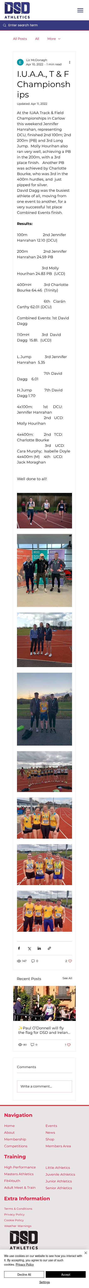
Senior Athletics (59, 1188)
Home (9, 1126)
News (50, 1132)
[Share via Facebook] (19, 948)
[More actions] (69, 62)
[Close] (83, 1255)
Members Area (58, 1146)
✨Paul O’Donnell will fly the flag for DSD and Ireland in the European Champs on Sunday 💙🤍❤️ (44, 1030)
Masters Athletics (19, 1174)
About (9, 1132)
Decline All (24, 1274)
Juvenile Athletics (60, 1174)
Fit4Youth (12, 1181)
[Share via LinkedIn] (39, 948)
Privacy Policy (14, 1214)
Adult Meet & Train (20, 1187)
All (37, 39)
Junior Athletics (59, 1181)
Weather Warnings (17, 1226)
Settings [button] (44, 1282)
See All (67, 978)
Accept (65, 1274)
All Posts (20, 39)
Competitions (15, 1146)
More (51, 39)
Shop (50, 1139)
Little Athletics (58, 1168)
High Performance (20, 1167)
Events (51, 1126)
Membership (15, 1139)
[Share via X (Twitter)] (29, 948)
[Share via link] (49, 948)
